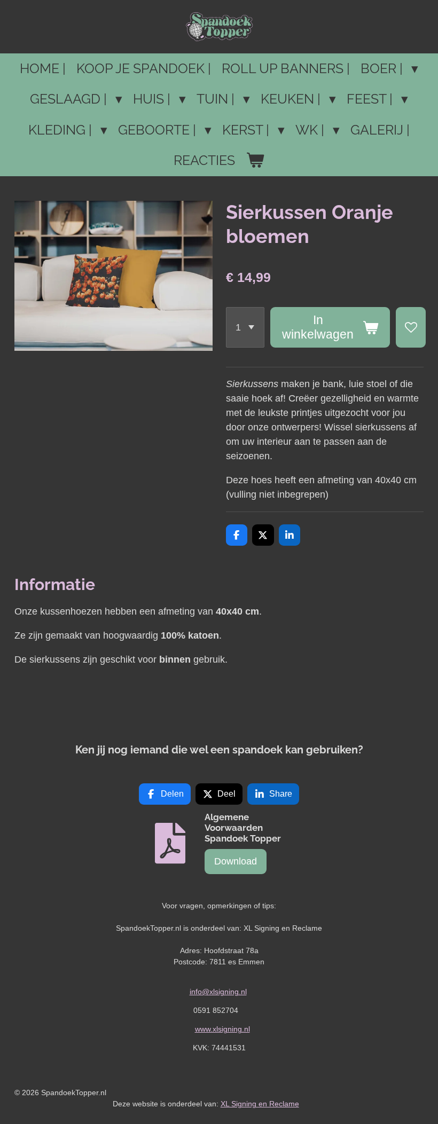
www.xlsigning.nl (222, 1029)
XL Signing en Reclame (260, 1103)
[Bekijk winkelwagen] (255, 160)
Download (235, 861)
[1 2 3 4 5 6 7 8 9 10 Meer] (245, 327)
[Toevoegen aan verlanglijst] (411, 327)
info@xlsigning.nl (218, 991)
